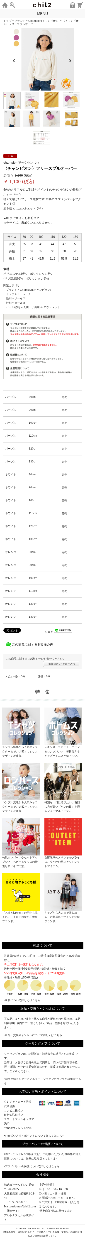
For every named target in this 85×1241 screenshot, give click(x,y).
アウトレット (52, 307)
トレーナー (27, 294)
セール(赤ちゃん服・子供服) (23, 307)
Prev (13, 59)
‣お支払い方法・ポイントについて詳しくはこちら (34, 1135)
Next (72, 59)
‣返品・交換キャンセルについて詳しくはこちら (33, 1035)
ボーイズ (20, 298)
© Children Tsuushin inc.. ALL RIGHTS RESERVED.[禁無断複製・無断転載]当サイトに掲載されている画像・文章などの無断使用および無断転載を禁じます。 (42, 1232)
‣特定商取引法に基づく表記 (55, 1210)
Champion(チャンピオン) (35, 289)
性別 (9, 298)
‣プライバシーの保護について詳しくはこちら (31, 1166)
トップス (11, 294)
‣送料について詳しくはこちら (22, 1000)
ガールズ (20, 303)
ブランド (11, 289)
